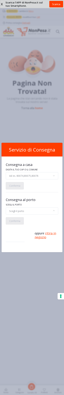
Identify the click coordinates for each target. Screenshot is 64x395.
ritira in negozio (45, 235)
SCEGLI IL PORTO (14, 204)
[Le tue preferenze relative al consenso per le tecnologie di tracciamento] (61, 296)
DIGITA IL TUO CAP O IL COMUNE (22, 169)
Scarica (56, 4)
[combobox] (32, 175)
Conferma (14, 185)
